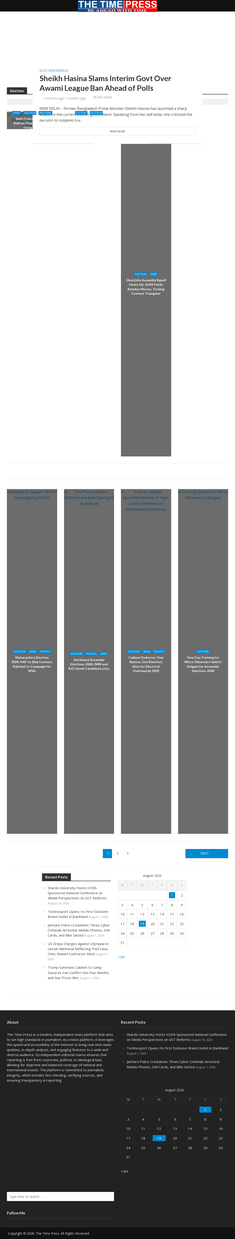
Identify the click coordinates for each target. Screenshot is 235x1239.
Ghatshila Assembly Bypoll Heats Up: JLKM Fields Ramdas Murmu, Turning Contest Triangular (146, 286)
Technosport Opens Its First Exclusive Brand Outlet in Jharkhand (177, 1048)
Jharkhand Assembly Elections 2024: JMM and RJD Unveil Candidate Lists (88, 664)
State (154, 274)
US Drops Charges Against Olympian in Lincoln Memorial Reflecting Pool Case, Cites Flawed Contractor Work (78, 948)
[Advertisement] (117, 53)
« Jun (121, 956)
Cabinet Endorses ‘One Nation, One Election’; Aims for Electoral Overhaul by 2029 (146, 663)
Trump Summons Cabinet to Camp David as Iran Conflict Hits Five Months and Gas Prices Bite (78, 972)
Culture (81, 112)
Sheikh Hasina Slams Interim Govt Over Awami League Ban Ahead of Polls (105, 83)
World (62, 70)
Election (47, 70)
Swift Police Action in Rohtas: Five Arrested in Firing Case (32, 123)
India (32, 651)
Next (205, 853)
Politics (45, 651)
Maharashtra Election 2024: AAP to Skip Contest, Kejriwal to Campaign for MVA (32, 663)
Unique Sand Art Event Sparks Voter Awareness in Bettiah (89, 123)
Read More (117, 131)
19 (142, 923)
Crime (16, 112)
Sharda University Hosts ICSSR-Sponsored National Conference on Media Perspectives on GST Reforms (77, 893)
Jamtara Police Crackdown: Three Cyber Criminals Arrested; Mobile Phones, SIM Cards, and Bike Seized (79, 930)
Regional (45, 112)
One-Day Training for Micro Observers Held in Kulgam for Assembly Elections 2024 (203, 663)
